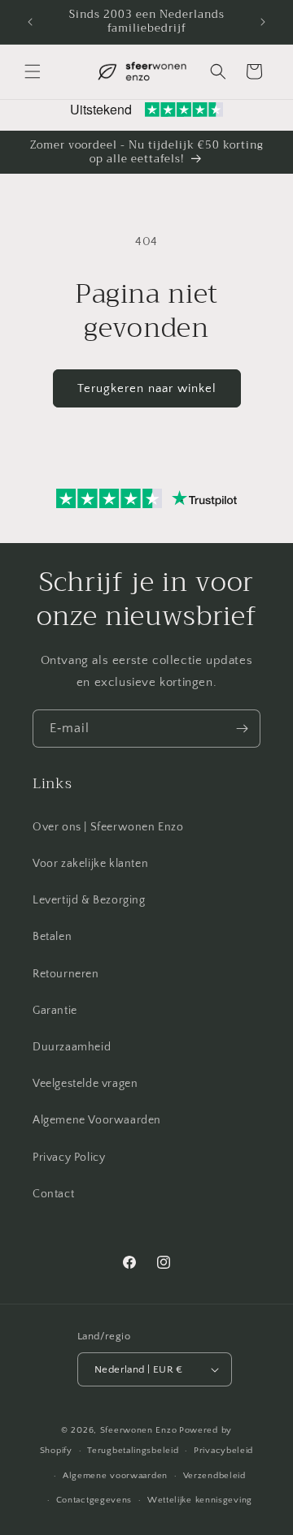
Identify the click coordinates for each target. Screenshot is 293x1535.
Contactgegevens (94, 1500)
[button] (32, 71)
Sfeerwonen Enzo (138, 1430)
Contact (53, 1194)
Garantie (55, 1010)
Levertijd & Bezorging (89, 900)
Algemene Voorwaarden (97, 1120)
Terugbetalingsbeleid (132, 1450)
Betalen (52, 936)
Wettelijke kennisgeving (199, 1500)
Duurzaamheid (72, 1047)
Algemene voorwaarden (115, 1476)
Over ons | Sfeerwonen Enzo (108, 827)
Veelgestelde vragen (85, 1083)
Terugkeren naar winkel (146, 388)
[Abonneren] (242, 728)
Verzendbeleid (214, 1476)
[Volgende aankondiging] (263, 22)
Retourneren (66, 974)
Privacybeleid (223, 1450)
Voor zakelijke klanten (90, 863)
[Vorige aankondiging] (30, 22)
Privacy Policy (69, 1157)
